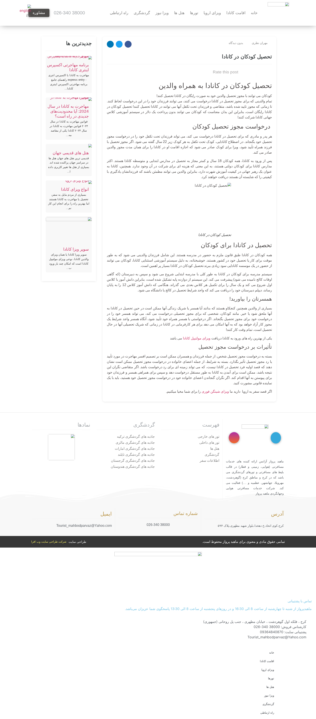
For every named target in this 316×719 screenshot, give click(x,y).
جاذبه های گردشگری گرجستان (133, 460)
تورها (194, 13)
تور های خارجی (208, 436)
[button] (128, 44)
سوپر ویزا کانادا (76, 249)
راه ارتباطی (119, 13)
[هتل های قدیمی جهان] (69, 145)
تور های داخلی (209, 442)
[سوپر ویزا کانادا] (69, 230)
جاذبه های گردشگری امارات (135, 448)
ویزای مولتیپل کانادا (196, 338)
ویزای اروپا (212, 13)
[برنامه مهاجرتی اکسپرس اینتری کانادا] (69, 57)
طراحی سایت (77, 541)
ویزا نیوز (162, 13)
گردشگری (142, 13)
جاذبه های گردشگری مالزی (135, 442)
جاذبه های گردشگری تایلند (136, 454)
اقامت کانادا (235, 13)
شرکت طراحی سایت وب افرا (48, 541)
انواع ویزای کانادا (75, 189)
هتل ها (179, 13)
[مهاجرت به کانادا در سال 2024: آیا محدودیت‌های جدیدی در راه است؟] (69, 99)
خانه (254, 13)
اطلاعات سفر (209, 460)
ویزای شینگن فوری (216, 391)
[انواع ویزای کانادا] (69, 182)
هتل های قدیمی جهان (71, 153)
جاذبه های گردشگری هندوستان (133, 466)
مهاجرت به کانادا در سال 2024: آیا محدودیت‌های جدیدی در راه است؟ (68, 111)
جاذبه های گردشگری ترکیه (136, 436)
